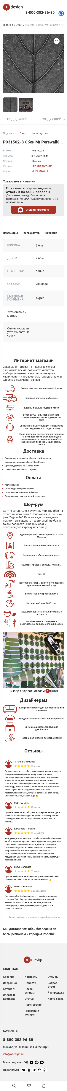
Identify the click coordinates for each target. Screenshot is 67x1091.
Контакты (31, 977)
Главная (8, 25)
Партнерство (33, 1004)
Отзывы (53, 977)
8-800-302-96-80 (40, 12)
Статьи (29, 998)
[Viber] (39, 1070)
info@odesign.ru (13, 1054)
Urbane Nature (41, 166)
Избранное (10, 983)
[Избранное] (29, 1086)
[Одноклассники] (29, 1070)
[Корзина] (44, 1086)
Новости (30, 983)
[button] (48, 683)
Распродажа (56, 992)
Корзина (8, 977)
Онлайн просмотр (37, 209)
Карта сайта (55, 998)
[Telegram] (34, 1070)
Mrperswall (40, 171)
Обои (19, 25)
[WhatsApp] (44, 1070)
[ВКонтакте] (23, 1070)
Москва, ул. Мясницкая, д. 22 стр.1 (26, 1047)
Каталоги (9, 989)
